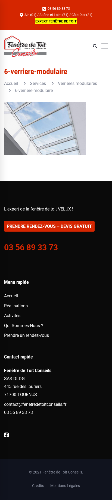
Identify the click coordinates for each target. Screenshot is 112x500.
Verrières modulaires (77, 83)
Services (38, 83)
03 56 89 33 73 (58, 8)
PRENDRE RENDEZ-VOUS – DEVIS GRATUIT (49, 226)
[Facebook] (6, 435)
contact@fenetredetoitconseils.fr (35, 404)
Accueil (11, 83)
